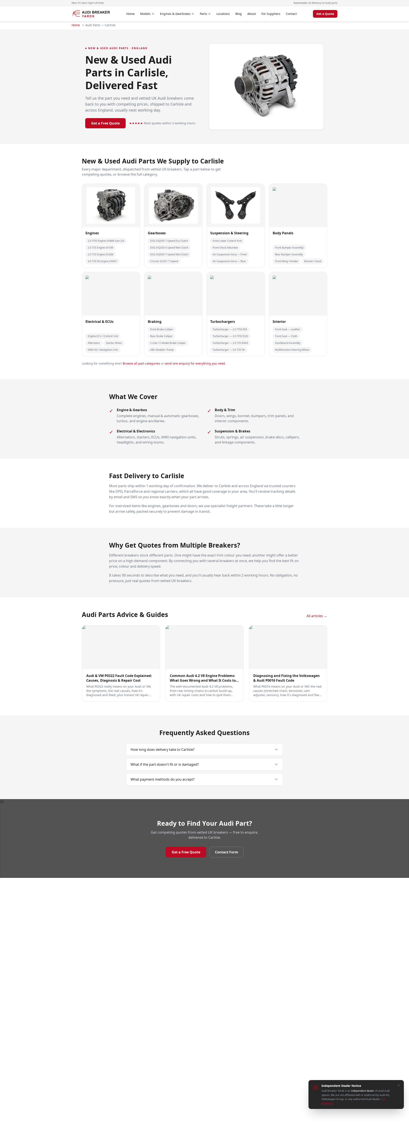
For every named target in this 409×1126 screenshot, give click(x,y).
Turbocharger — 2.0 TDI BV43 (230, 343)
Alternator (94, 343)
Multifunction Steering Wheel (292, 350)
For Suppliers (270, 14)
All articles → (317, 616)
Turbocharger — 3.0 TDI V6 (229, 350)
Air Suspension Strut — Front (230, 254)
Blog (238, 14)
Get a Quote (325, 14)
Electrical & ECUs (99, 321)
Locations (223, 14)
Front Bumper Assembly (289, 247)
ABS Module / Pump (162, 350)
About (251, 14)
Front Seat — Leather (287, 329)
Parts (203, 14)
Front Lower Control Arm (227, 241)
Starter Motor (114, 343)
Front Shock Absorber (225, 247)
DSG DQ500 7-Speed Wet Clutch (169, 254)
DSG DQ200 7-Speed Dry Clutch (169, 241)
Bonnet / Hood (312, 261)
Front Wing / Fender (286, 261)
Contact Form (226, 852)
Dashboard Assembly (287, 343)
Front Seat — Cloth (286, 336)
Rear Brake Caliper (161, 336)
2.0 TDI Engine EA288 (100, 254)
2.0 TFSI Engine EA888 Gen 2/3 (106, 241)
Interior (279, 321)
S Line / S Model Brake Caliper (168, 343)
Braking (154, 321)
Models (145, 14)
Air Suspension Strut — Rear (229, 261)
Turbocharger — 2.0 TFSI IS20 (230, 336)
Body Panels (283, 233)
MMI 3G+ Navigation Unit (103, 350)
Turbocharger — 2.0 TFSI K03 (230, 329)
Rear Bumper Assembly (289, 254)
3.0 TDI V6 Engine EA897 (102, 261)
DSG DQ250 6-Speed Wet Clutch (169, 247)
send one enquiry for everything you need (195, 363)
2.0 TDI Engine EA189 (100, 247)
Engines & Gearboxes (175, 14)
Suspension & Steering (229, 233)
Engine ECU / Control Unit (103, 336)
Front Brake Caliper (161, 329)
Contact (291, 14)
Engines (92, 233)
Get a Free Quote (105, 123)
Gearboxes (157, 233)
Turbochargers (222, 321)
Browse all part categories (141, 363)
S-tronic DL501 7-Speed (164, 261)
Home (130, 14)
